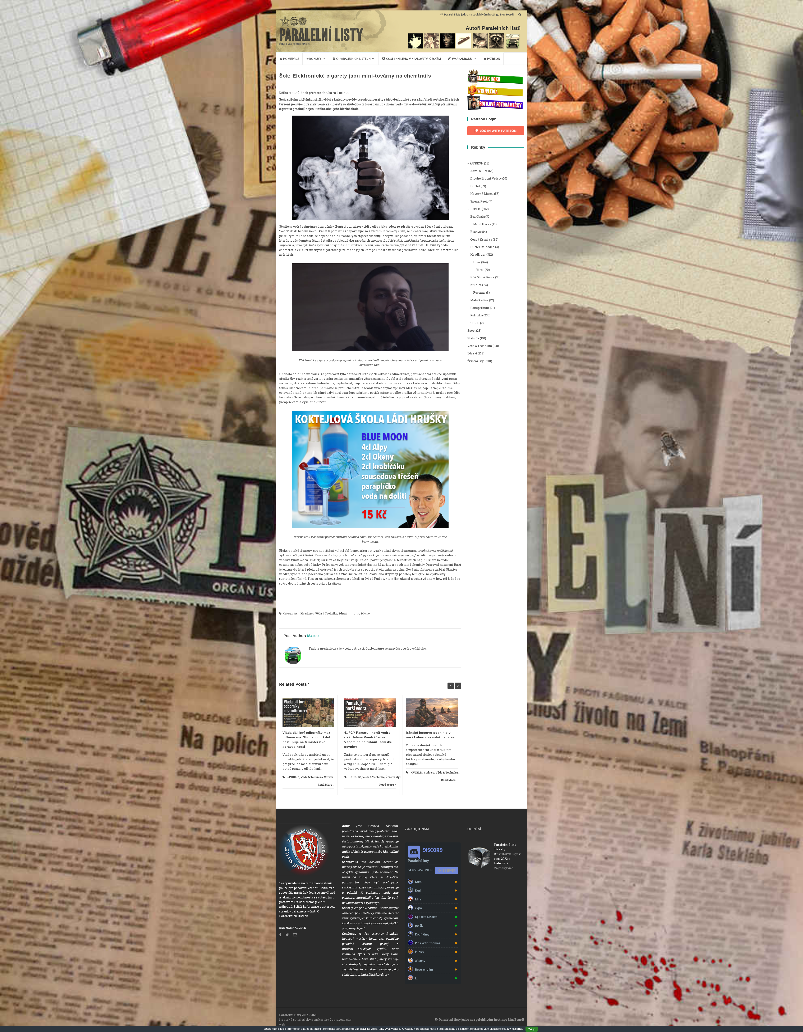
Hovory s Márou (482, 194)
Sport (471, 331)
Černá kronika (481, 239)
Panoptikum (479, 308)
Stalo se (429, 772)
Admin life (479, 171)
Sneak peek (479, 201)
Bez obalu (477, 216)
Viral (480, 270)
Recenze (479, 292)
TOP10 (474, 323)
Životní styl (393, 777)
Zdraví (343, 613)
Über (477, 262)
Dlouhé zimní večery (486, 178)
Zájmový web (503, 868)
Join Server (446, 870)
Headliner (307, 613)
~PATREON (475, 163)
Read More (325, 784)
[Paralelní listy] (321, 33)
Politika (476, 315)
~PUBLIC (293, 777)
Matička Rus (479, 300)
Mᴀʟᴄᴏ (365, 613)
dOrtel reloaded (482, 247)
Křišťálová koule (482, 277)
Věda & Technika (326, 613)
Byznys (475, 232)
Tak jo (531, 1029)
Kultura (476, 285)
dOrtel (475, 186)
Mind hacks (482, 224)
